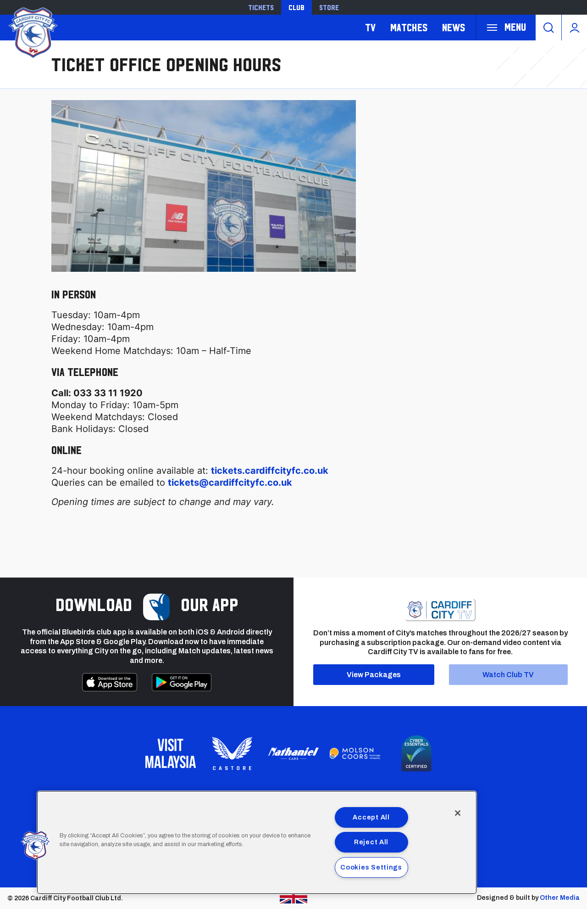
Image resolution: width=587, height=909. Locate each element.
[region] (257, 842)
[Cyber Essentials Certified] (416, 753)
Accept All (371, 817)
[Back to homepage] (32, 31)
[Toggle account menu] (574, 27)
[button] (35, 845)
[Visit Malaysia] (170, 753)
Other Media (560, 897)
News (453, 27)
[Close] (458, 813)
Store (329, 7)
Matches (408, 27)
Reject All (371, 842)
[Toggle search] (548, 27)
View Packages (374, 675)
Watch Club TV (508, 675)
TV (370, 27)
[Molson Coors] (355, 754)
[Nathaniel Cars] (293, 753)
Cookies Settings (371, 867)
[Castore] (232, 753)
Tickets (261, 7)
